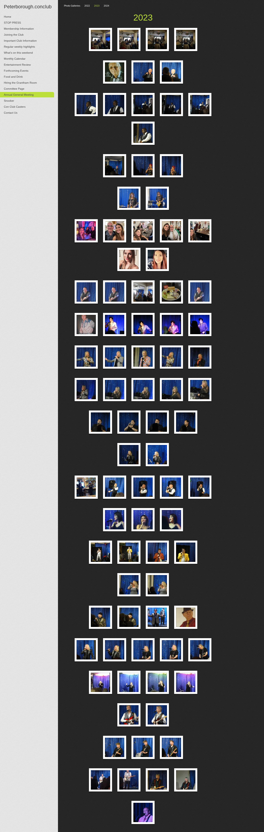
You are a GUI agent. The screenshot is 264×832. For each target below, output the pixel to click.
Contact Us (10, 112)
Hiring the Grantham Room (20, 82)
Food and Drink (13, 76)
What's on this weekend (18, 52)
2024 (106, 5)
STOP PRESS (12, 22)
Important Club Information (20, 40)
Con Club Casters (15, 106)
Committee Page (14, 88)
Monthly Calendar (15, 58)
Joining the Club (14, 34)
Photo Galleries (72, 5)
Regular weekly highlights (19, 46)
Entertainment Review (17, 64)
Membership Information (19, 28)
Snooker (9, 100)
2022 (87, 5)
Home (7, 16)
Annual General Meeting (19, 94)
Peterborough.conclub (28, 6)
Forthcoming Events (16, 70)
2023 (97, 5)
